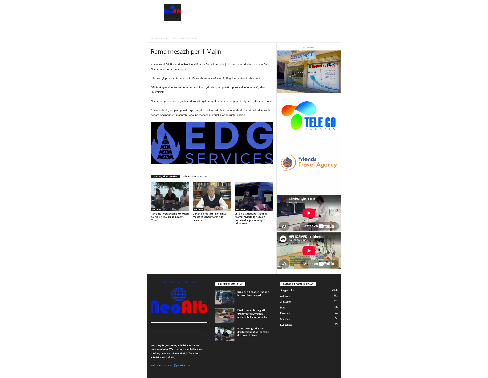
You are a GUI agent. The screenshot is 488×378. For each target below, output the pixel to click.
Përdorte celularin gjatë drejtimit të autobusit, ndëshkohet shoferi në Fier (253, 313)
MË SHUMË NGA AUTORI (195, 176)
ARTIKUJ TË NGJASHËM (165, 176)
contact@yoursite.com (177, 365)
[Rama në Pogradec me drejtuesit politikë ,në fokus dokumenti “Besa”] (170, 196)
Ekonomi (285, 313)
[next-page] (271, 177)
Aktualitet (165, 38)
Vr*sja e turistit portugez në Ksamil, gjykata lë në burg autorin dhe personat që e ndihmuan (251, 218)
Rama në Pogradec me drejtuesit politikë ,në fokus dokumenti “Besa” (170, 217)
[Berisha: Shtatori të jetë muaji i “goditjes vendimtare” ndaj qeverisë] (212, 196)
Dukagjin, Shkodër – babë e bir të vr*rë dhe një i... (253, 293)
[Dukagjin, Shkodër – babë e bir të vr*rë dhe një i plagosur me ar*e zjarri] (224, 297)
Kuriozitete (286, 324)
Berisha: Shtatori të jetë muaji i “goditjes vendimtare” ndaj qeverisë (211, 217)
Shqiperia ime (287, 290)
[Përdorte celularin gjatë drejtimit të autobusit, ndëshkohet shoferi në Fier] (224, 315)
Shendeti (285, 319)
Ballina (154, 38)
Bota (282, 307)
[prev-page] (266, 177)
